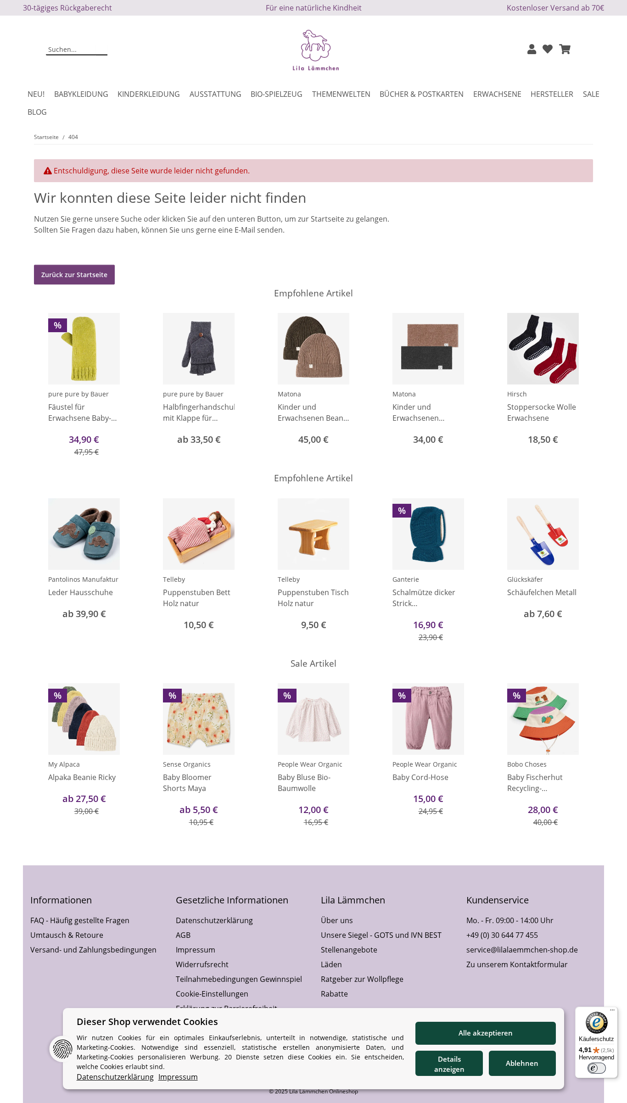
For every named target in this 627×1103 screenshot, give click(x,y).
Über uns (337, 920)
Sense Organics (187, 764)
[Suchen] (101, 50)
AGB (183, 935)
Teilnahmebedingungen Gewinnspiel (239, 979)
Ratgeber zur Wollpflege (362, 979)
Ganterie (405, 579)
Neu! (36, 94)
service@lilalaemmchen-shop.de (522, 950)
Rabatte (334, 994)
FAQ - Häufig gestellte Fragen (79, 920)
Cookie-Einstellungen (212, 994)
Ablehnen (522, 1063)
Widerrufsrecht (202, 964)
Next (578, 385)
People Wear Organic (310, 764)
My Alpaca (64, 764)
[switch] (597, 1068)
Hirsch (517, 394)
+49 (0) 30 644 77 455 (502, 935)
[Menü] (612, 1012)
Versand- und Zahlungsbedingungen (93, 950)
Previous (49, 385)
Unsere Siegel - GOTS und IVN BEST (381, 935)
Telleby (174, 579)
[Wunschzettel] (547, 50)
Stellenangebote (349, 950)
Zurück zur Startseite (74, 274)
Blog (37, 112)
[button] (531, 50)
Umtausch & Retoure (66, 935)
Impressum (195, 950)
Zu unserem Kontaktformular (517, 964)
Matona (289, 394)
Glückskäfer (525, 579)
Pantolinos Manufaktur (83, 579)
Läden (331, 964)
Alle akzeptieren (486, 1032)
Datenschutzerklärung (214, 920)
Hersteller (552, 94)
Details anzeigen (449, 1064)
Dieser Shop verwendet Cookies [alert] (147, 1021)
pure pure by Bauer (78, 394)
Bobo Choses (527, 764)
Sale (591, 94)
